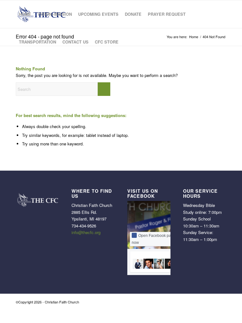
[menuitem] (25, 14)
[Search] (127, 42)
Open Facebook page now (154, 239)
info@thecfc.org (86, 232)
